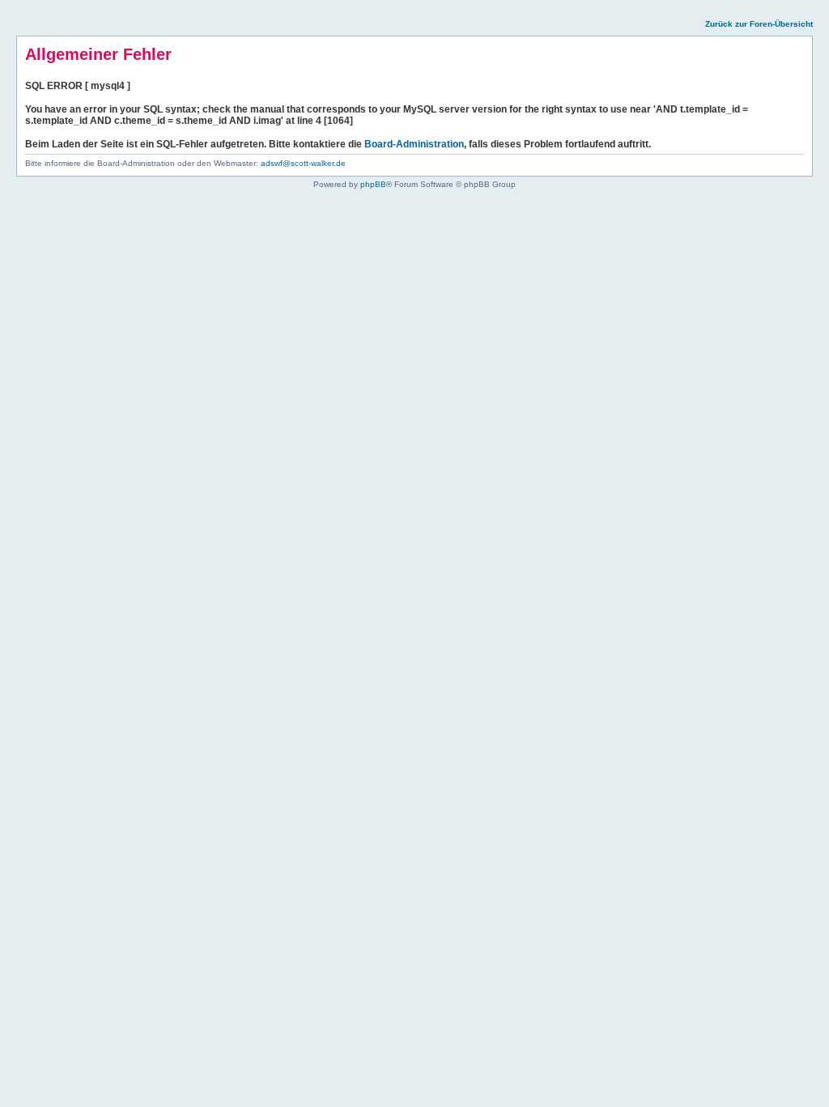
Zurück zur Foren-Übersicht (759, 23)
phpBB (373, 184)
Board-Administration (414, 144)
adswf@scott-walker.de (303, 163)
